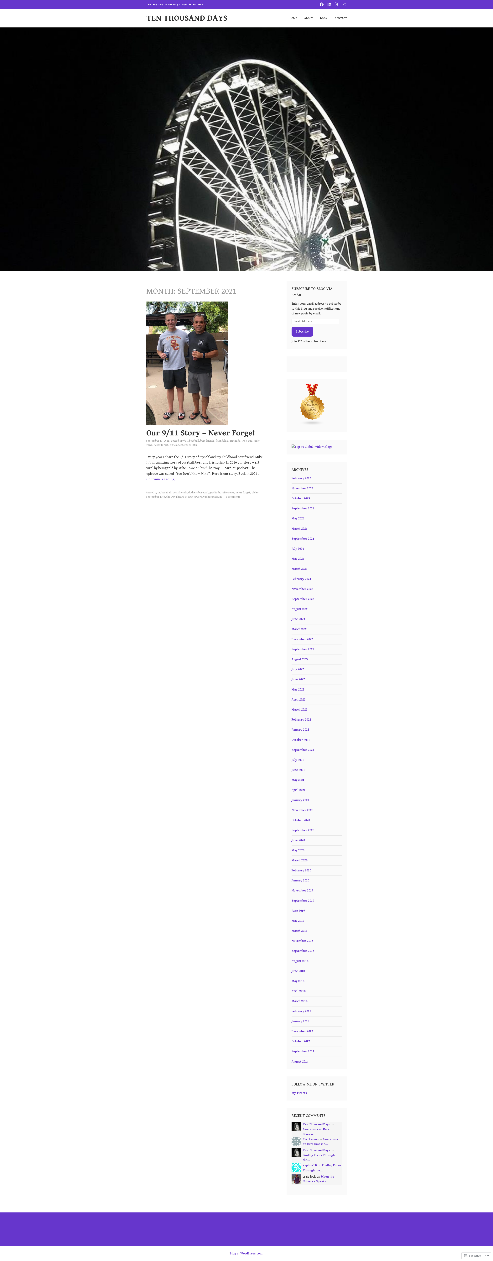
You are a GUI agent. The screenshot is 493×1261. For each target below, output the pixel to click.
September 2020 (303, 830)
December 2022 (302, 639)
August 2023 (300, 609)
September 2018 (303, 951)
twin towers (195, 496)
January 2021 (300, 800)
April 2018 (298, 991)
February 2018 (301, 1011)
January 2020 (300, 880)
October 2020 (301, 820)
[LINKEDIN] (329, 4)
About (308, 18)
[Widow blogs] (312, 425)
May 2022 (298, 689)
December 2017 (302, 1031)
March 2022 (299, 710)
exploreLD (310, 1165)
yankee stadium (212, 496)
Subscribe (302, 332)
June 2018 (298, 971)
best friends (207, 440)
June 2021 (298, 770)
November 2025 (302, 488)
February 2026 (301, 478)
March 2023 (299, 629)
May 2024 (298, 559)
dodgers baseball (198, 492)
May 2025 (298, 518)
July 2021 (298, 760)
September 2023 (303, 599)
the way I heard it (176, 496)
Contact (341, 18)
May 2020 (298, 850)
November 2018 (302, 941)
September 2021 (303, 750)
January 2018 (300, 1021)
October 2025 (301, 498)
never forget (161, 445)
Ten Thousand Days (186, 18)
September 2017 (303, 1051)
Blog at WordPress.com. (246, 1253)
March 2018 (299, 1001)
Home (293, 18)
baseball (194, 440)
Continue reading (160, 479)
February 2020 (301, 870)
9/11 (185, 440)
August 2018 (300, 961)
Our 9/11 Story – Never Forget (200, 433)
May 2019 (298, 921)
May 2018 (298, 981)
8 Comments (233, 496)
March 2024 (299, 569)
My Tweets (299, 1093)
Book (323, 18)
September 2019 (303, 901)
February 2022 (301, 720)
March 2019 (299, 931)
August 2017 (300, 1062)
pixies (173, 445)
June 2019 (298, 911)
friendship (222, 440)
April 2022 (298, 699)
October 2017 (301, 1041)
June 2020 (298, 840)
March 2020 (299, 860)
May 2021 (298, 780)
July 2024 (298, 549)
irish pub (247, 440)
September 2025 (303, 508)
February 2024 (301, 579)
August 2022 (300, 659)
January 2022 (300, 730)
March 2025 (299, 529)
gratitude (235, 440)
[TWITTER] (337, 4)
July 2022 (298, 669)
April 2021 (298, 790)
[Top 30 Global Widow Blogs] (312, 447)
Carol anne (310, 1139)
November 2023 (302, 589)
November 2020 (302, 810)
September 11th (187, 445)
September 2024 (303, 539)
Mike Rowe (228, 492)
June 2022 (298, 679)
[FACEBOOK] (321, 4)
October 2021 (301, 740)
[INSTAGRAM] (344, 4)
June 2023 (298, 619)
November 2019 (302, 890)
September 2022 (303, 649)
